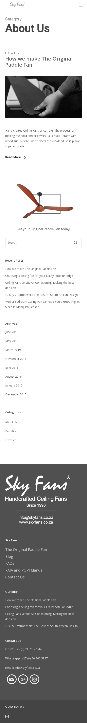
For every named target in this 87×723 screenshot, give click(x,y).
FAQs (9, 563)
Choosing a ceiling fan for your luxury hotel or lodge (39, 276)
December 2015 (15, 394)
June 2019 (11, 332)
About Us (13, 53)
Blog (9, 556)
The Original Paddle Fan (26, 549)
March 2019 (13, 350)
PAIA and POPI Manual (24, 570)
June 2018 (11, 367)
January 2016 (13, 385)
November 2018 (16, 359)
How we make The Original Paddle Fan (39, 61)
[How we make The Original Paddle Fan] (43, 125)
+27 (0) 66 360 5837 (26, 658)
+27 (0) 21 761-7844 (23, 649)
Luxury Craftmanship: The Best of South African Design (41, 295)
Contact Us (15, 577)
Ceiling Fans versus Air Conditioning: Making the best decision (39, 285)
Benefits (10, 431)
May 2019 (11, 341)
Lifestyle (10, 440)
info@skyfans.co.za (22, 668)
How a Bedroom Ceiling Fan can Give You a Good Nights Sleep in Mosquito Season (42, 304)
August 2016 (13, 376)
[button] (81, 5)
